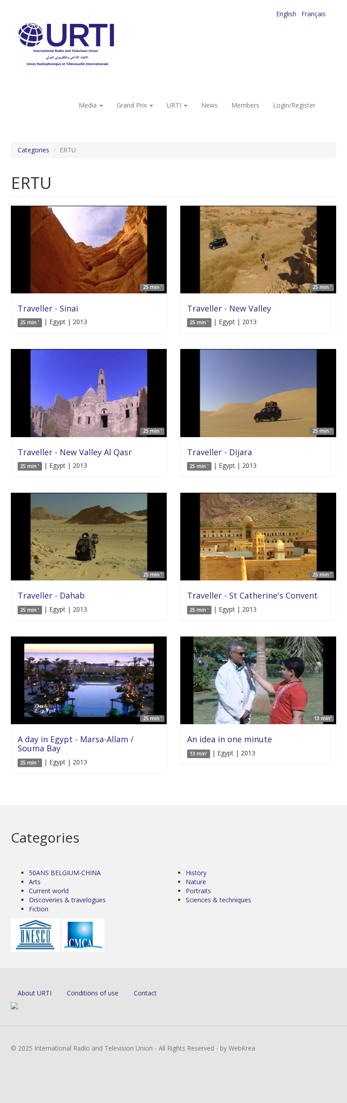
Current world (49, 890)
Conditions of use (92, 993)
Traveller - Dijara (219, 452)
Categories (33, 150)
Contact (145, 993)
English (286, 13)
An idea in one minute (229, 739)
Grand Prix (133, 105)
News (209, 105)
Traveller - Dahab (51, 595)
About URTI (35, 993)
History (196, 872)
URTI (175, 105)
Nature (196, 881)
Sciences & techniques (218, 900)
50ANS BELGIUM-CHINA (65, 872)
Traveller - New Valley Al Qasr (75, 452)
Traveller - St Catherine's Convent (252, 595)
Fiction (38, 909)
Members (245, 105)
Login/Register (294, 105)
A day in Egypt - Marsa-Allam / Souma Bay (76, 744)
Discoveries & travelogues (67, 900)
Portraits (198, 890)
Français (313, 13)
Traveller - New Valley (229, 308)
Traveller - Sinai (48, 308)
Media (88, 105)
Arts (35, 881)
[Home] (84, 45)
